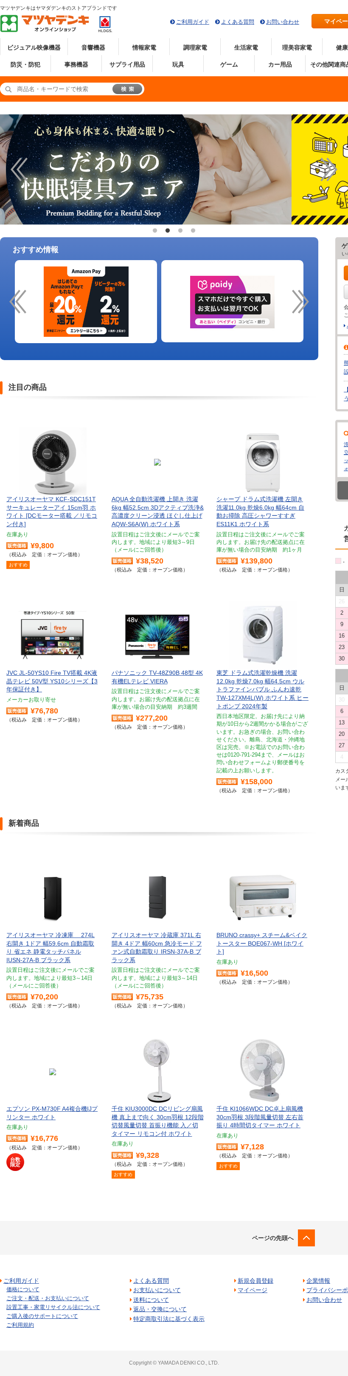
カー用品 (280, 64)
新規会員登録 (255, 1280)
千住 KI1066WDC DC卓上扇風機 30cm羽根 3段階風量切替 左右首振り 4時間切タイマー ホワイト (259, 1117)
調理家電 (195, 47)
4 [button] (193, 231)
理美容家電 (297, 47)
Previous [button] (19, 169)
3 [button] (180, 231)
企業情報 (318, 1280)
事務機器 (76, 64)
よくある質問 (237, 22)
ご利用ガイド (192, 22)
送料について (151, 1299)
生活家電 (246, 47)
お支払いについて (157, 1290)
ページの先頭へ (273, 1238)
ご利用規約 (20, 1325)
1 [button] (155, 231)
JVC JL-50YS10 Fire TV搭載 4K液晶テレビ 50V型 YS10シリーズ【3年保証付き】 (52, 681)
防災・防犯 (25, 64)
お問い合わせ (282, 22)
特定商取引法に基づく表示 (169, 1318)
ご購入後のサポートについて (42, 1316)
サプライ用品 (127, 64)
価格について (22, 1289)
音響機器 (93, 47)
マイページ (252, 1290)
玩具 (178, 64)
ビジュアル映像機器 (34, 47)
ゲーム (229, 64)
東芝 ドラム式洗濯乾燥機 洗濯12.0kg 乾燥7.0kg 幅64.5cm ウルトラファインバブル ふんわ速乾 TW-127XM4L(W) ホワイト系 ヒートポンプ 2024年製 (262, 689)
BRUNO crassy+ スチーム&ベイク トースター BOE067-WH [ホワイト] (261, 943)
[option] (86, 302)
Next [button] (328, 169)
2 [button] (167, 231)
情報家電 (144, 47)
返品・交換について (160, 1309)
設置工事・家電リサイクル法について (53, 1307)
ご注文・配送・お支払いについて (47, 1298)
